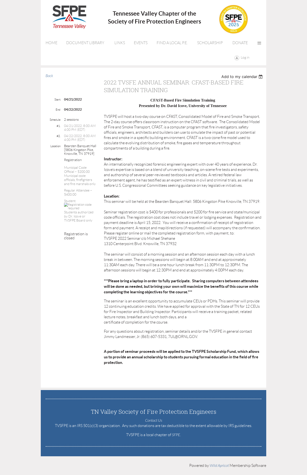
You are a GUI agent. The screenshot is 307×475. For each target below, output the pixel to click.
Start (57, 99)
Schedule (55, 119)
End (58, 109)
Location (55, 146)
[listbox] (242, 76)
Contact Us (153, 420)
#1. (58, 125)
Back (49, 76)
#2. (58, 136)
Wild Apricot (219, 465)
